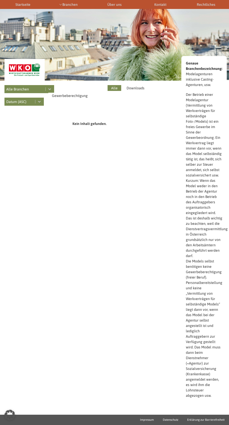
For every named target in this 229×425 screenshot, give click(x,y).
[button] (114, 88)
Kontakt (160, 4)
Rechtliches (206, 4)
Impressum (147, 419)
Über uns (114, 4)
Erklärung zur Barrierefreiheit (206, 419)
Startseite (22, 4)
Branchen (70, 4)
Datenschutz (170, 419)
